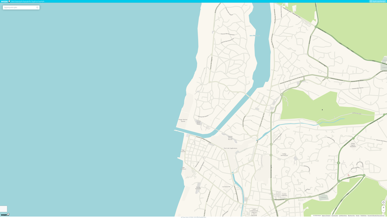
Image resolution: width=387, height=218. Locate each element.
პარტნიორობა (343, 215)
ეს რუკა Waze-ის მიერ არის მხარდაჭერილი (193, 217)
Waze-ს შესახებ (326, 215)
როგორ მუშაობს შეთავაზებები (376, 215)
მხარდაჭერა (351, 215)
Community (334, 215)
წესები (357, 215)
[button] (383, 207)
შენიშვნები (363, 215)
